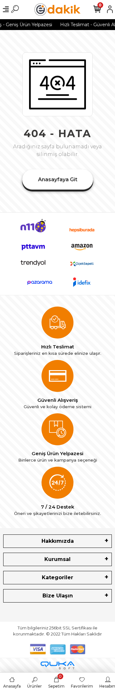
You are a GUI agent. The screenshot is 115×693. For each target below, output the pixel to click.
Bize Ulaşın (57, 596)
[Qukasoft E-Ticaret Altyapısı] (57, 665)
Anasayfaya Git (57, 179)
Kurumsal (57, 559)
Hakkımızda (58, 541)
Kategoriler (57, 577)
